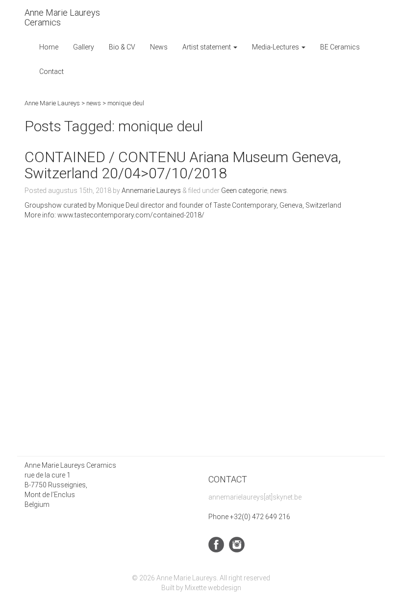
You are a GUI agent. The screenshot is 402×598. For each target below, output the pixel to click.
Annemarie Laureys (151, 190)
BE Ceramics (340, 47)
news (278, 190)
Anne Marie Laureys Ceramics (62, 17)
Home (48, 47)
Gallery (83, 47)
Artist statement (207, 47)
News (159, 47)
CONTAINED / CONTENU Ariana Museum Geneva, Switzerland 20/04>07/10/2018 (183, 165)
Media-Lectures (276, 47)
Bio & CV (122, 47)
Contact (51, 71)
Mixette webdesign (213, 588)
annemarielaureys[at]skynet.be (255, 497)
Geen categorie (244, 190)
